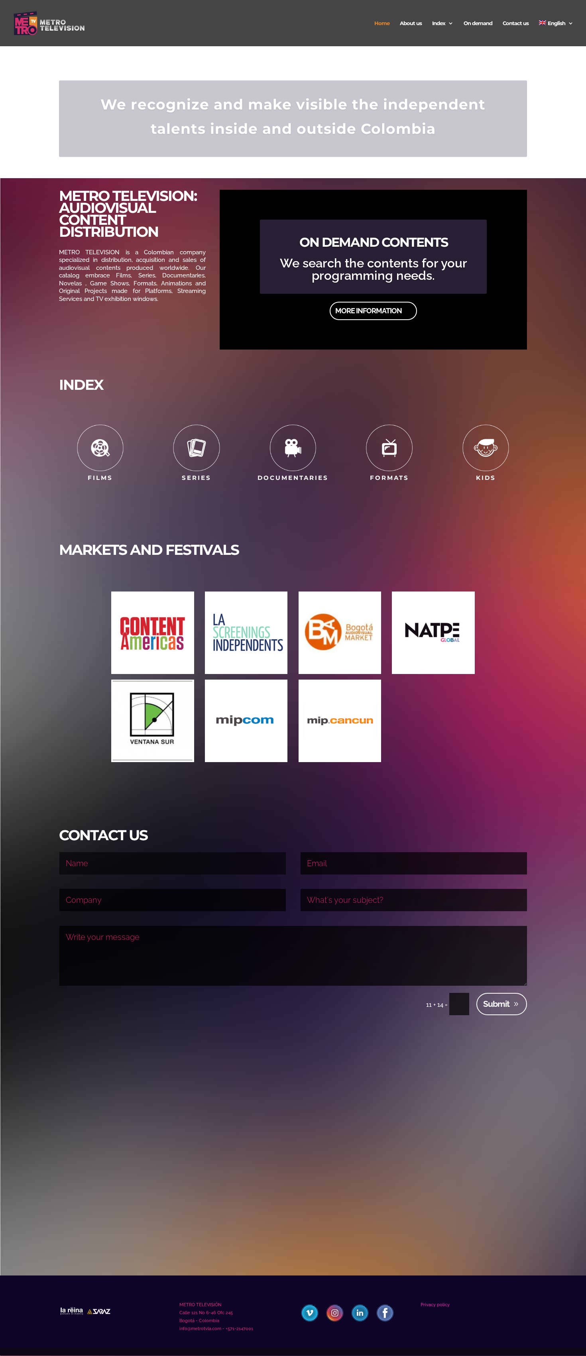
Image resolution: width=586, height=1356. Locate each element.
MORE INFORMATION (368, 311)
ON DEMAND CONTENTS (373, 242)
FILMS (100, 477)
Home (381, 23)
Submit (496, 1004)
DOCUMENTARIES (293, 477)
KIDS (486, 477)
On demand (478, 23)
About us (411, 23)
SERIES (196, 477)
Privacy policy (435, 1304)
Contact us (516, 23)
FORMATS (389, 477)
